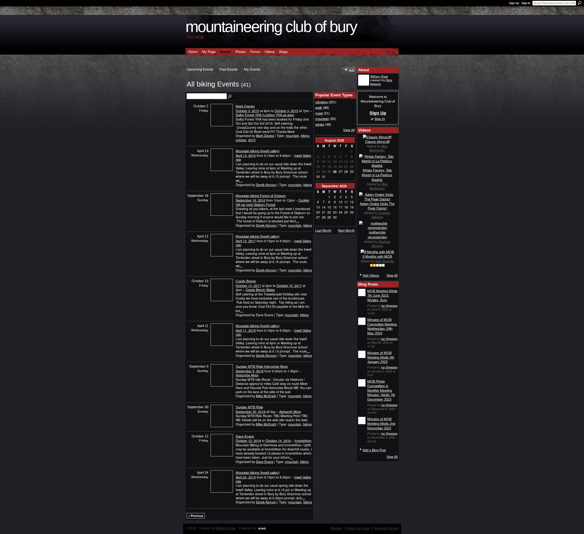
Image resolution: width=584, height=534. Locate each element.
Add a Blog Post (374, 450)
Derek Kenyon (266, 184)
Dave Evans (245, 436)
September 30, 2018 (250, 411)
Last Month (323, 230)
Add (351, 70)
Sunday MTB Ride (249, 407)
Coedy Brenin (246, 281)
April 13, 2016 (246, 155)
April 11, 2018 (246, 330)
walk (318, 107)
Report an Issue (358, 528)
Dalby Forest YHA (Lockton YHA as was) (265, 115)
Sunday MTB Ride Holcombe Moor (262, 366)
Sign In (525, 3)
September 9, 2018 (249, 371)
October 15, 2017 (289, 285)
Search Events (230, 97)
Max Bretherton (379, 148)
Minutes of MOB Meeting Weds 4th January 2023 (380, 357)
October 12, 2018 (248, 440)
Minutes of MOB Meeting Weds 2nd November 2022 (381, 423)
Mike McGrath (266, 396)
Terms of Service (386, 528)
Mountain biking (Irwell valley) (257, 151)
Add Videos (371, 275)
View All (349, 129)
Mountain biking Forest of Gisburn (261, 196)
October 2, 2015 (247, 110)
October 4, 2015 (286, 110)
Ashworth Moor (290, 411)
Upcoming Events (200, 68)
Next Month (346, 230)
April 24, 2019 (246, 477)
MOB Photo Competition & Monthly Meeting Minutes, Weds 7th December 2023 (381, 390)
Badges (336, 528)
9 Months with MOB (377, 256)
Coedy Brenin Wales (260, 289)
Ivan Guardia (384, 261)
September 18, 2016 (250, 200)
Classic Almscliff (377, 142)
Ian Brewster (389, 305)
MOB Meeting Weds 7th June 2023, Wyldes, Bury (382, 295)
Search (579, 3)
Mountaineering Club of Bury (271, 26)
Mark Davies (245, 106)
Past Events (228, 68)
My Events (252, 68)
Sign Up (514, 3)
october (241, 140)
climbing (321, 101)
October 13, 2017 (248, 285)
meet (319, 113)
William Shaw (379, 76)
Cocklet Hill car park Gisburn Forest (272, 202)
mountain (292, 135)
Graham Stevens (381, 214)
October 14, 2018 (278, 440)
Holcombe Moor (247, 375)
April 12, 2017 (246, 241)
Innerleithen (303, 440)
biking (305, 135)
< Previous (195, 516)
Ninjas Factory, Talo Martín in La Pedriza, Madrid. (377, 175)
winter (319, 124)
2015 (252, 140)
